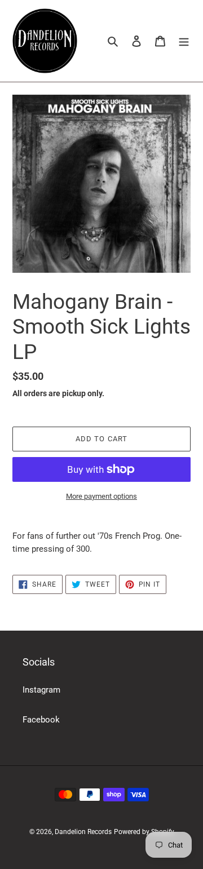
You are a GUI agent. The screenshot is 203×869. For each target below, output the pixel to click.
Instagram (41, 690)
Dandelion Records (83, 832)
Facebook (41, 720)
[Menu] (184, 41)
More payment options (101, 496)
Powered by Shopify (144, 832)
